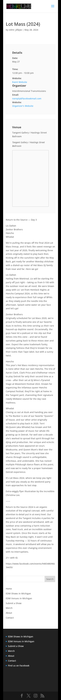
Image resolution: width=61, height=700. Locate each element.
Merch (9, 607)
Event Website (19, 82)
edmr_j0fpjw (15, 29)
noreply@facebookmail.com (26, 98)
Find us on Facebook (18, 665)
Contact (10, 617)
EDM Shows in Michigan (18, 593)
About (9, 612)
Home (9, 588)
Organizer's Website (22, 105)
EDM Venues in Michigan (19, 598)
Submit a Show (13, 603)
